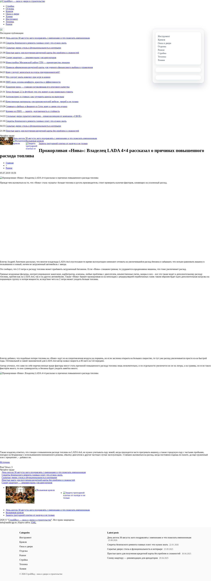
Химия (9, 16)
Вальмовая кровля (35, 141)
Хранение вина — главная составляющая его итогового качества (37, 87)
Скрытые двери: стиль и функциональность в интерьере (33, 48)
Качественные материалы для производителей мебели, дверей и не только (42, 101)
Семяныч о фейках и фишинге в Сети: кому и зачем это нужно (36, 106)
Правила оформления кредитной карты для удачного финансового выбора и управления (49, 67)
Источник (5, 462)
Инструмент (12, 19)
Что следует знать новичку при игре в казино (28, 77)
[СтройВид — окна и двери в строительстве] (22, 1)
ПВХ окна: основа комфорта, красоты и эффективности (33, 82)
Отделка (10, 8)
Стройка (10, 6)
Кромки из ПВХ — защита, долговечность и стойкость (33, 111)
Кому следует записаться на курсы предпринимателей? (33, 72)
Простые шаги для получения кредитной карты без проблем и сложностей (42, 52)
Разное (9, 24)
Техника (10, 21)
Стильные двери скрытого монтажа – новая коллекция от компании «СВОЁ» (44, 116)
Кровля (9, 11)
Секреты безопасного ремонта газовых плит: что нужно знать (36, 43)
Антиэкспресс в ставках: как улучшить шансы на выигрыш (35, 96)
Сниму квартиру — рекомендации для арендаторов (31, 57)
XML (33, 522)
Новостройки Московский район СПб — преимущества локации (38, 62)
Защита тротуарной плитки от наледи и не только (63, 143)
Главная (9, 163)
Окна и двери (12, 14)
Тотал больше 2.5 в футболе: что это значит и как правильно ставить (39, 92)
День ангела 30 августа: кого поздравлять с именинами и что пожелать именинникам (48, 38)
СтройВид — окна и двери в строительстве (29, 520)
